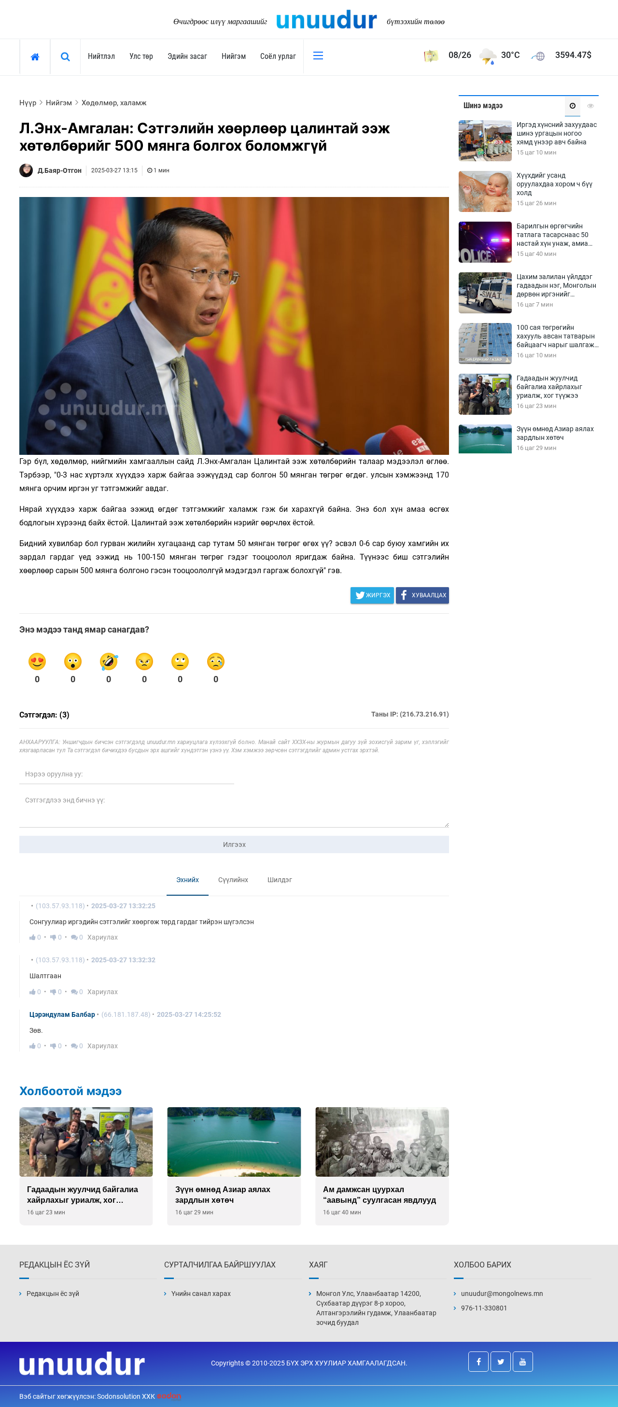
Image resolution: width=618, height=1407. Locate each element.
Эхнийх (187, 880)
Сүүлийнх (233, 880)
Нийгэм (234, 56)
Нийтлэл (101, 56)
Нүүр (27, 102)
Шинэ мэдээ (483, 105)
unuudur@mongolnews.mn (502, 1293)
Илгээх (234, 844)
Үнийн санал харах (201, 1293)
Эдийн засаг (187, 56)
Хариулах (102, 937)
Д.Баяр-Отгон (60, 170)
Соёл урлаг (278, 56)
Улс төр (141, 56)
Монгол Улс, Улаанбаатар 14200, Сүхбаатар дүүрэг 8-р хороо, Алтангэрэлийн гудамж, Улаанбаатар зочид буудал (376, 1308)
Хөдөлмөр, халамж (114, 102)
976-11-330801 (484, 1308)
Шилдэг (279, 880)
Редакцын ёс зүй (53, 1293)
